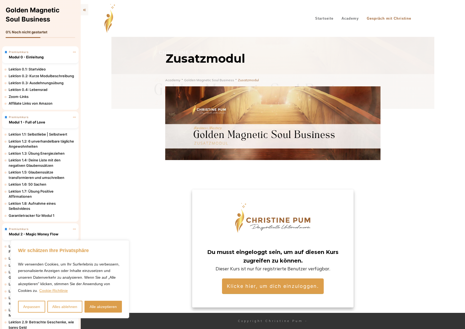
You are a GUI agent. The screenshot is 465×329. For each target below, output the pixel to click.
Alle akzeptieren (103, 307)
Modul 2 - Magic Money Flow (33, 234)
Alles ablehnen (64, 307)
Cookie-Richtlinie (53, 290)
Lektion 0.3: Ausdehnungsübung (36, 83)
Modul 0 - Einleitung (26, 57)
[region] (70, 279)
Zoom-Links (19, 96)
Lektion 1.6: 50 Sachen (27, 184)
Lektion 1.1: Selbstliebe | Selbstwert (38, 134)
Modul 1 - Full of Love (27, 122)
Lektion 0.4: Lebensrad (28, 89)
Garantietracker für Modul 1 (31, 215)
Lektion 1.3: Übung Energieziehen (37, 153)
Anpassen (31, 307)
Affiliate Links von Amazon (30, 103)
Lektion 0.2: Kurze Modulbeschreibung (41, 76)
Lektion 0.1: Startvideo (27, 69)
